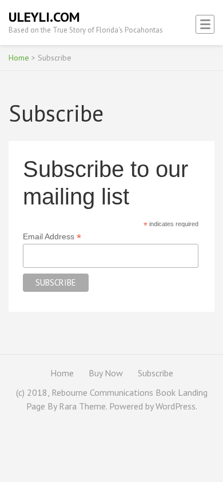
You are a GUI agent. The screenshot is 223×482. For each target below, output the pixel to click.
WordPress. (176, 406)
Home (19, 58)
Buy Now (106, 373)
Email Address (52, 236)
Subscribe (155, 373)
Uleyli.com (44, 17)
